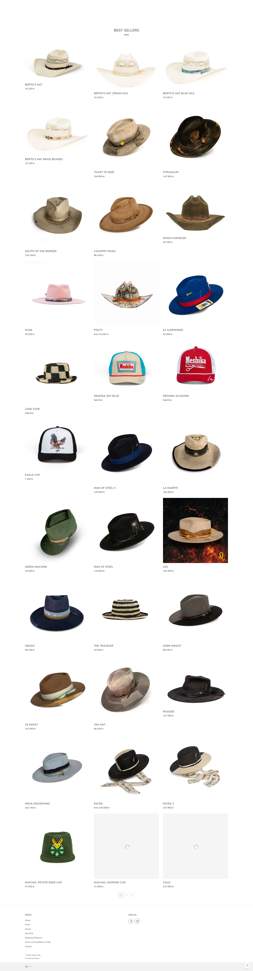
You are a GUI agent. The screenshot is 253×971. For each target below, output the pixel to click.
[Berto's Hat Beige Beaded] (57, 129)
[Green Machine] (57, 530)
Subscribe (231, 960)
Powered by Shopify (32, 958)
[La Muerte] (195, 451)
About (27, 920)
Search (28, 929)
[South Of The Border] (57, 214)
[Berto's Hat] (57, 59)
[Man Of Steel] (126, 530)
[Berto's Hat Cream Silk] (126, 63)
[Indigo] (57, 609)
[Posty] (126, 293)
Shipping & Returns (33, 937)
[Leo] (195, 530)
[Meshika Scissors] (195, 366)
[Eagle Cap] (57, 445)
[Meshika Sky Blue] (126, 366)
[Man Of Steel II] (126, 451)
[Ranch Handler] (195, 208)
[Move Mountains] (57, 767)
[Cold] (195, 846)
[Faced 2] (195, 767)
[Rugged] (195, 682)
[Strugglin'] (195, 135)
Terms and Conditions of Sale (38, 942)
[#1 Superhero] (195, 293)
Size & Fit (29, 933)
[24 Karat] (57, 688)
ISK (26, 966)
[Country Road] (126, 214)
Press (27, 924)
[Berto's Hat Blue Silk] (195, 63)
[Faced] (126, 767)
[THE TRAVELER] (126, 609)
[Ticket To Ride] (126, 135)
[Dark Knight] (195, 609)
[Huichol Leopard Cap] (126, 846)
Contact (28, 946)
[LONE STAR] (57, 372)
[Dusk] (57, 293)
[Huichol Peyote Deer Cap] (57, 846)
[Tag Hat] (126, 688)
